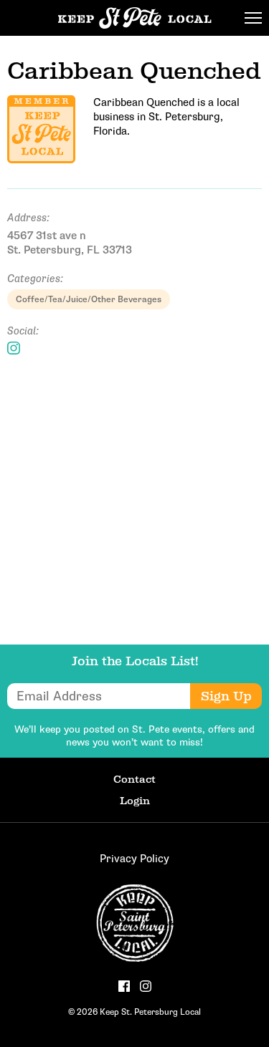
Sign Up (226, 696)
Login (135, 800)
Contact (134, 779)
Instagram (13, 348)
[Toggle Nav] (253, 18)
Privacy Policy (134, 858)
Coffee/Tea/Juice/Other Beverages (88, 299)
